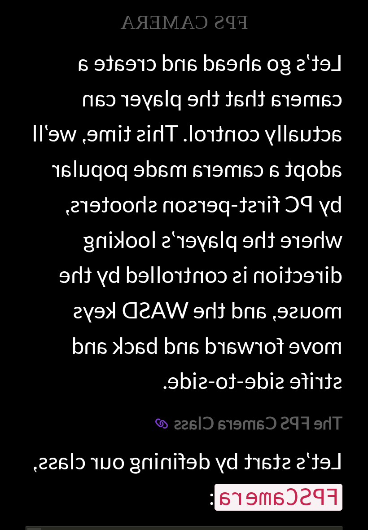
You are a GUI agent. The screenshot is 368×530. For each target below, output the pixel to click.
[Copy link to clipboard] (161, 423)
